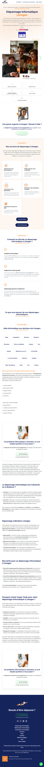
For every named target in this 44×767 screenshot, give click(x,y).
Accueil (5, 7)
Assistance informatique (22, 729)
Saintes (9, 351)
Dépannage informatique (13, 7)
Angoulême (16, 337)
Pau (28, 365)
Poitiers (36, 365)
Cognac (31, 344)
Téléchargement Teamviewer (23, 745)
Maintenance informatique (22, 727)
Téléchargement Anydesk (10, 745)
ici (29, 573)
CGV (22, 739)
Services (22, 731)
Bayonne (26, 337)
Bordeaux (6, 344)
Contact (22, 735)
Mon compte (39, 2)
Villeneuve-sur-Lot (21, 351)
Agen (6, 337)
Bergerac (36, 337)
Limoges (34, 358)
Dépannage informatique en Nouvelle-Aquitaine (29, 7)
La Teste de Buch (12, 358)
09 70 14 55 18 (12, 255)
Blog (22, 733)
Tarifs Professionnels (22, 225)
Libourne (24, 358)
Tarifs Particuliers (22, 219)
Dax (39, 344)
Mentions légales (22, 737)
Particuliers (18, 2)
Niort (21, 365)
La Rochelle (34, 351)
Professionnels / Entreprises (29, 2)
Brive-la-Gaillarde (19, 344)
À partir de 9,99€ (32, 93)
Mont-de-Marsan (10, 365)
